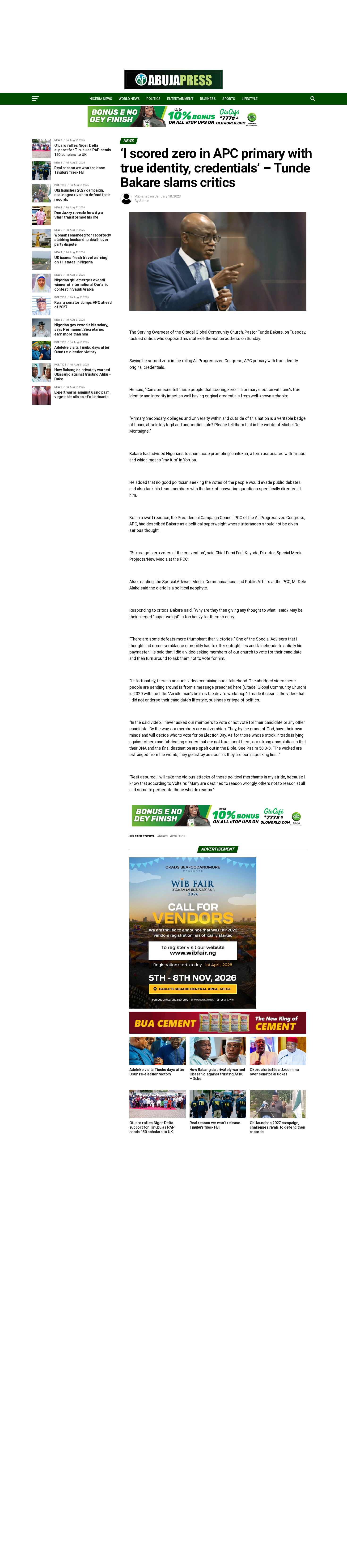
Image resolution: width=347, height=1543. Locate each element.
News (163, 836)
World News (129, 99)
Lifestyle (250, 99)
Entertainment (180, 99)
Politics (153, 99)
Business (208, 99)
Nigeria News (100, 99)
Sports (228, 99)
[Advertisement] (141, 33)
